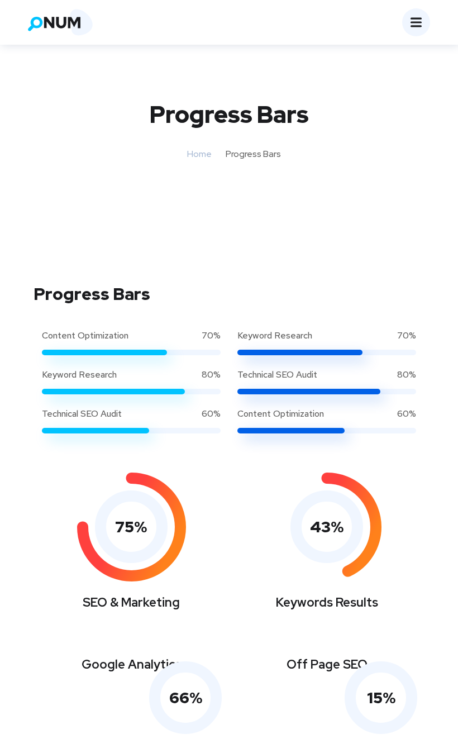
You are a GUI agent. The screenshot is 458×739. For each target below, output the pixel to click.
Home (199, 154)
